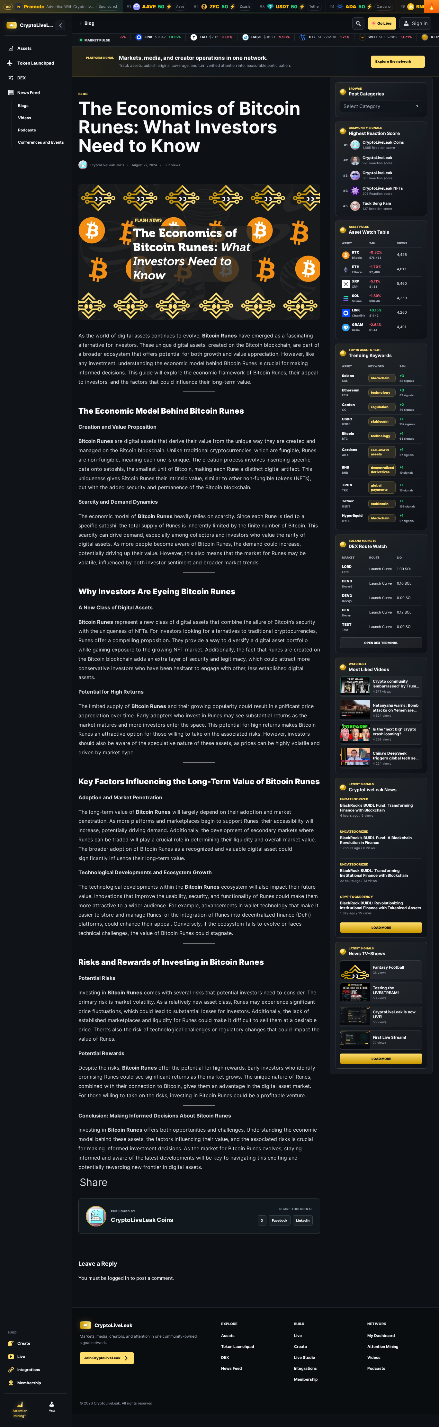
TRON (347, 485)
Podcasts (376, 1368)
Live (298, 1335)
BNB (345, 467)
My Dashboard (381, 1335)
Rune (233, 469)
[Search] (358, 23)
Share (94, 1182)
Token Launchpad (237, 1346)
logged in (118, 1278)
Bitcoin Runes (269, 372)
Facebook (279, 1220)
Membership (306, 1379)
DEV (346, 610)
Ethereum (350, 390)
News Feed (231, 1368)
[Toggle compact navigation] (60, 25)
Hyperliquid (352, 516)
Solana (348, 375)
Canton (348, 404)
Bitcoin (348, 433)
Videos (374, 1357)
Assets (228, 1335)
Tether (348, 501)
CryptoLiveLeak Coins (107, 165)
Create (300, 1346)
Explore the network (393, 61)
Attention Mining (383, 1346)
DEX (225, 1357)
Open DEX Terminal (381, 643)
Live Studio (304, 1357)
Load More (381, 927)
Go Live (384, 23)
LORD (347, 566)
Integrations (305, 1368)
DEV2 (347, 595)
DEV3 (347, 581)
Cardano (349, 449)
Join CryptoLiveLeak (102, 1358)
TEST (347, 624)
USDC (347, 419)
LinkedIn (302, 1220)
